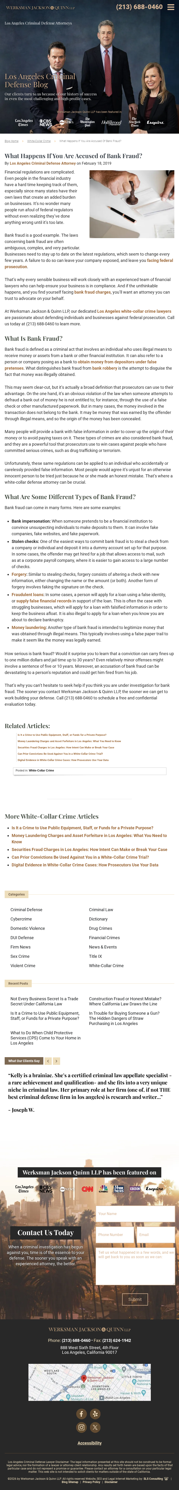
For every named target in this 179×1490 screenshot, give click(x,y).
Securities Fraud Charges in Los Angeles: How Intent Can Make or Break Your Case (66, 747)
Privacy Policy (91, 1482)
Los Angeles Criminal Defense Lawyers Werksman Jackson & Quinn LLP (40, 8)
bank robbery (104, 368)
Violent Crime (22, 965)
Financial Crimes (104, 937)
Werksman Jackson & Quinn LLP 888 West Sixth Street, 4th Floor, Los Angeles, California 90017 (89, 1382)
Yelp (95, 1414)
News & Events (103, 947)
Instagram (81, 1427)
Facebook (81, 1414)
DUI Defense (22, 937)
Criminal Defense (26, 909)
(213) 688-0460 (139, 7)
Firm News (20, 947)
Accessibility (90, 1443)
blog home (11, 141)
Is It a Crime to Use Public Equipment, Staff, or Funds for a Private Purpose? (62, 734)
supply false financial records (44, 600)
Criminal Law (101, 909)
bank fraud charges (92, 292)
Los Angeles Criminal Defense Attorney (43, 163)
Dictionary (98, 919)
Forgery (19, 574)
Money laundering (29, 627)
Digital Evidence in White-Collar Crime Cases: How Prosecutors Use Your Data (63, 760)
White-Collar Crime (39, 141)
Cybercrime (21, 919)
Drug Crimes (100, 928)
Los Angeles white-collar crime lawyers (134, 311)
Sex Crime (20, 956)
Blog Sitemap (70, 1482)
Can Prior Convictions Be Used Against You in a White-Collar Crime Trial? (60, 753)
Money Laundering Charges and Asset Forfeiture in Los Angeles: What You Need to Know (69, 741)
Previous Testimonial (48, 1061)
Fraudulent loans (27, 594)
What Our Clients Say (24, 1061)
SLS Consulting (153, 1478)
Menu (170, 7)
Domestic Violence (27, 928)
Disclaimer (111, 1482)
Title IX (95, 956)
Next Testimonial (56, 1061)
